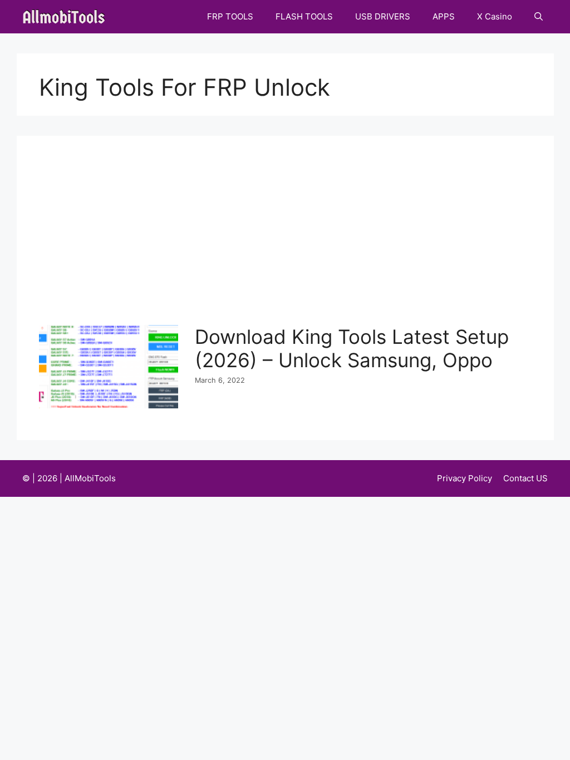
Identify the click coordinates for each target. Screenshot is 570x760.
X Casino (494, 16)
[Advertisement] (288, 241)
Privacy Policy (464, 478)
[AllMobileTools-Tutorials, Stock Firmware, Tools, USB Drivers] (67, 16)
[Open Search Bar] (538, 16)
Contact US (525, 478)
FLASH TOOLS (304, 16)
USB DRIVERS (382, 16)
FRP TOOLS (230, 16)
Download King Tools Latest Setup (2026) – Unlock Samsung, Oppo (352, 348)
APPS (444, 16)
